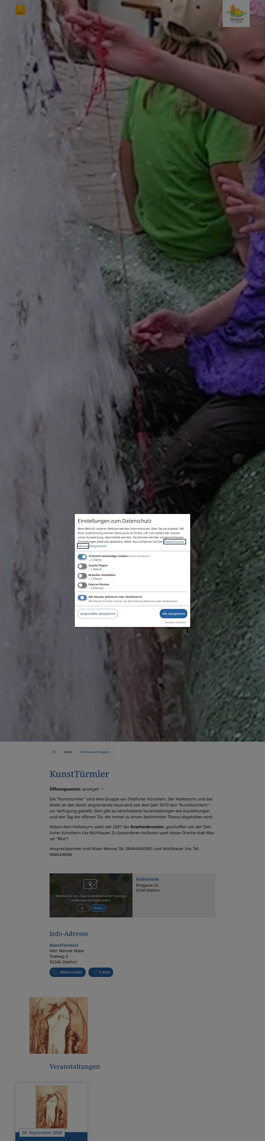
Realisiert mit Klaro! (175, 622)
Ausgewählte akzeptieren (97, 614)
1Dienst (95, 560)
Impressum (99, 546)
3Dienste (96, 588)
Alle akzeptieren (173, 614)
